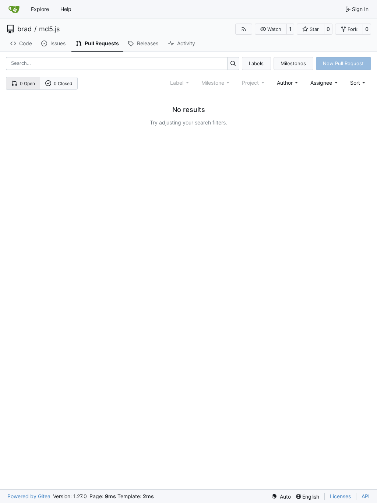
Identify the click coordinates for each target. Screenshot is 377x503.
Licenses (340, 496)
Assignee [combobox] (321, 83)
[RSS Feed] (243, 29)
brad (24, 29)
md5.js (49, 29)
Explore (40, 9)
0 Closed (63, 83)
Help (65, 9)
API (366, 496)
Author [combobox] (285, 83)
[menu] (358, 82)
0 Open (27, 83)
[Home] (14, 9)
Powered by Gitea (28, 496)
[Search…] (233, 63)
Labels (256, 63)
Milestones (293, 63)
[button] (271, 29)
